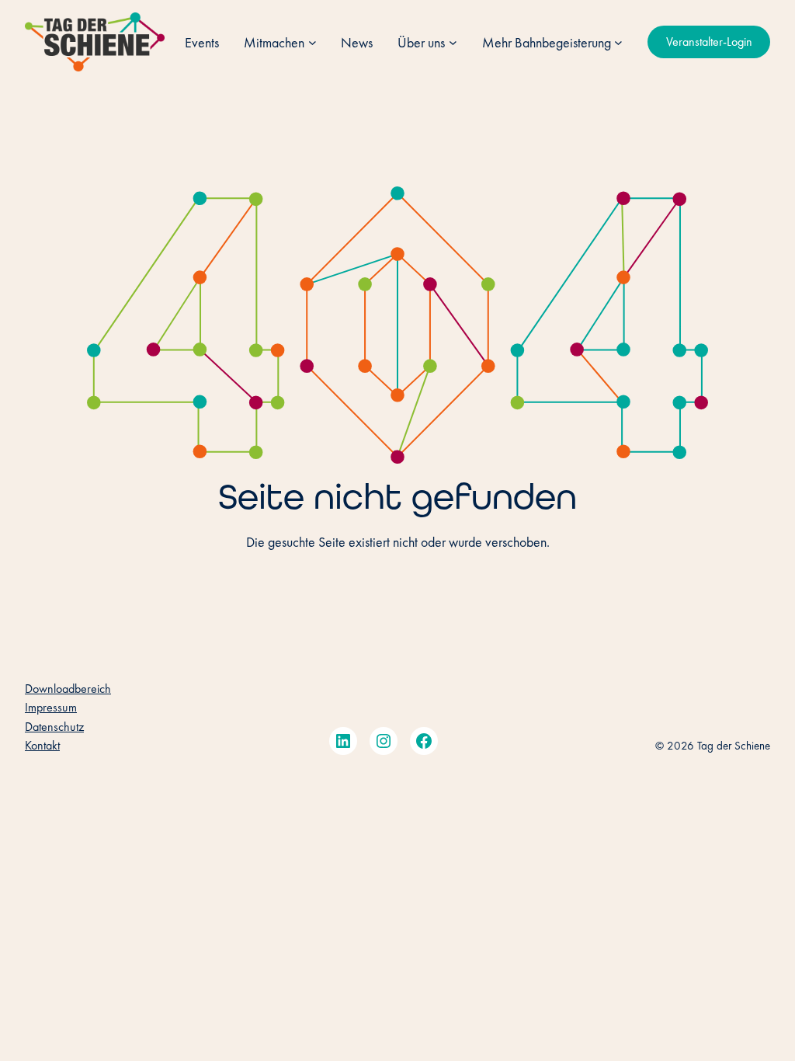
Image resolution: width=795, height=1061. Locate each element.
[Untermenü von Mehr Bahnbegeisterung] (618, 42)
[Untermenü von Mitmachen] (312, 42)
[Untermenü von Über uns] (453, 42)
